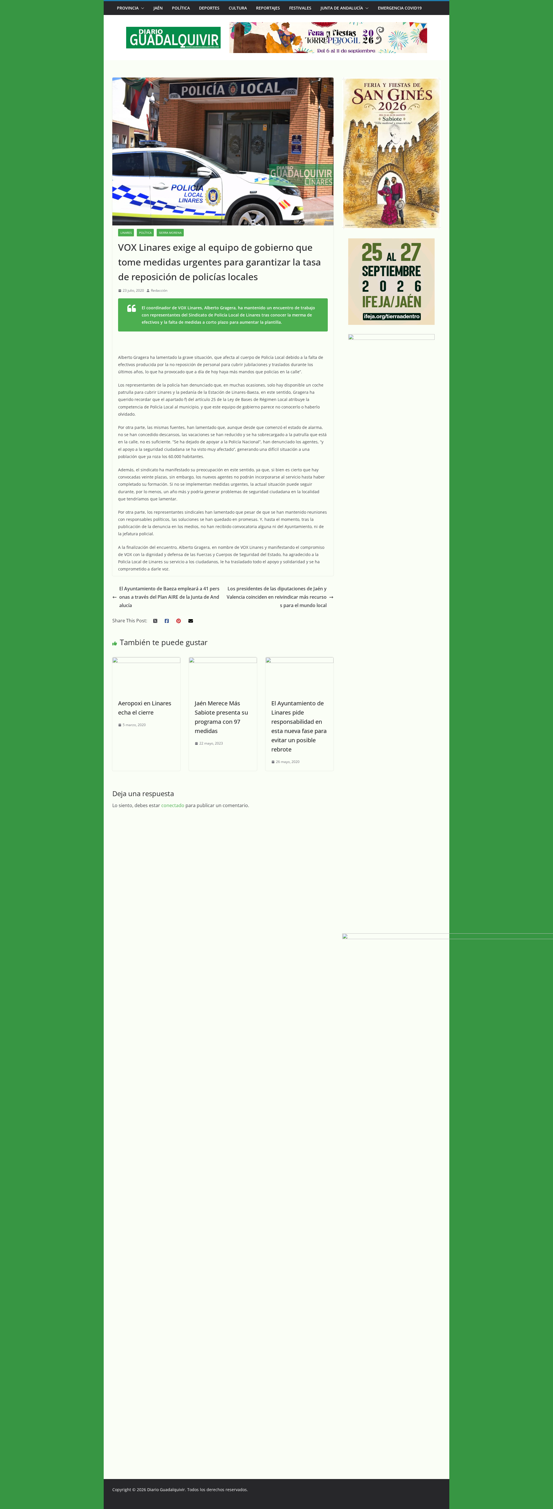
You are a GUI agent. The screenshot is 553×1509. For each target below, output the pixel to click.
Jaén (158, 8)
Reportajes (268, 8)
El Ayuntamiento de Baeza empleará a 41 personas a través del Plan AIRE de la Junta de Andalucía (169, 597)
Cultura (238, 8)
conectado (172, 805)
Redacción (159, 290)
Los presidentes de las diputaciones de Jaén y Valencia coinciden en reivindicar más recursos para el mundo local (277, 597)
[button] (141, 8)
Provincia (128, 8)
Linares (126, 233)
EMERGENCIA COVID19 (400, 8)
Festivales (300, 8)
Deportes (209, 8)
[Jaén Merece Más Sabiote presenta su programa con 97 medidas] (223, 661)
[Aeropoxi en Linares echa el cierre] (146, 661)
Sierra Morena (170, 233)
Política (181, 8)
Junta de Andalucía (342, 8)
